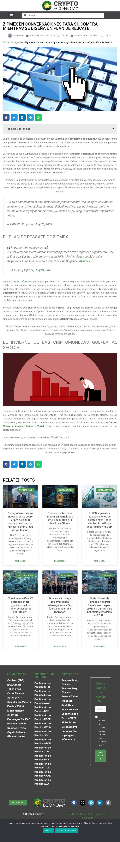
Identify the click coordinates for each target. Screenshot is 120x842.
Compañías (17, 42)
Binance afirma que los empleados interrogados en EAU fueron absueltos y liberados (60, 605)
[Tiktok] (108, 803)
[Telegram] (91, 803)
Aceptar (48, 830)
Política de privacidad (67, 830)
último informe (21, 281)
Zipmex (29, 153)
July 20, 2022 (43, 224)
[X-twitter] (82, 803)
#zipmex (84, 261)
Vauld (40, 426)
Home (6, 42)
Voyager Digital (24, 426)
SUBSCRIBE (100, 755)
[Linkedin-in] (100, 803)
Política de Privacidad (80, 813)
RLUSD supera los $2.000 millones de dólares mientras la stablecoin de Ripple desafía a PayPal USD (99, 520)
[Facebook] (74, 803)
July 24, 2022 (43, 270)
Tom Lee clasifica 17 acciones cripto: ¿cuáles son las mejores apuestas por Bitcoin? (20, 605)
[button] (11, 15)
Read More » (20, 561)
